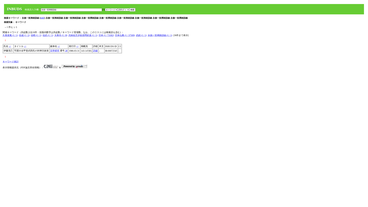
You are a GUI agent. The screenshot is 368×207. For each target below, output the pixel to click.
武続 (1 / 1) (141, 35)
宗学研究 (54, 50)
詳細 (95, 50)
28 (66, 50)
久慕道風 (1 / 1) (10, 35)
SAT (42, 18)
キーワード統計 (11, 61)
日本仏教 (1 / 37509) (125, 35)
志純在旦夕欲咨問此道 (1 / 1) (82, 35)
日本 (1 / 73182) (106, 35)
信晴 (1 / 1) (36, 35)
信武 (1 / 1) (48, 35)
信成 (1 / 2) (24, 35)
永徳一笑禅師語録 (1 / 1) (160, 35)
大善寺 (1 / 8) (60, 35)
